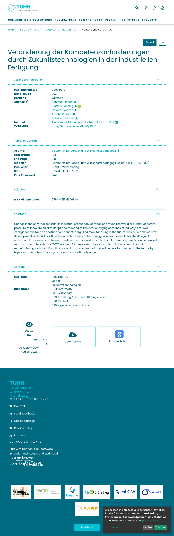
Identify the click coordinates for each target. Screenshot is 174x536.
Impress (19, 435)
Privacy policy (23, 428)
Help (145, 7)
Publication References (61, 29)
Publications (65, 20)
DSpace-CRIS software (37, 449)
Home (12, 29)
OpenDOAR (125, 492)
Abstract (20, 214)
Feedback (87, 527)
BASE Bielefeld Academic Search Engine (87, 509)
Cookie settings (24, 421)
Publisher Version (25, 141)
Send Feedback (24, 414)
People (110, 20)
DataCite (72, 492)
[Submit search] (137, 7)
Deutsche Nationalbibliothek (21, 492)
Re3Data (97, 492)
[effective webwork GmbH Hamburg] (33, 464)
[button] (162, 8)
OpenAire (151, 492)
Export (149, 42)
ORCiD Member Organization (47, 492)
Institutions (129, 20)
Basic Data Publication (29, 80)
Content (19, 267)
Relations (20, 189)
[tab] (87, 80)
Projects (149, 20)
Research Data (91, 20)
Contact (19, 406)
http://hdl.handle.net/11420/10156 (74, 126)
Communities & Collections (30, 20)
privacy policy (150, 520)
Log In (154, 7)
